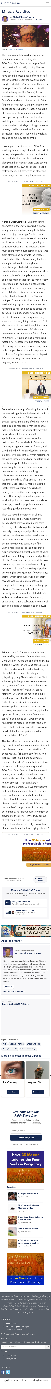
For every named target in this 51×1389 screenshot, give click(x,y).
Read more (12, 1092)
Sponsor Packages (22, 1327)
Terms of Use (11, 1355)
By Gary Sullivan (24, 1211)
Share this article (41, 880)
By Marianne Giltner (25, 1232)
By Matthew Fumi (24, 1222)
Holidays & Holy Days (28, 1049)
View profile (29, 20)
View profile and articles (14, 991)
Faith (4, 1044)
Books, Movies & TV (10, 1049)
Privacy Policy (11, 1359)
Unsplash (20, 49)
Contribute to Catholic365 (15, 1330)
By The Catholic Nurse (26, 1246)
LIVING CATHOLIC (33, 1044)
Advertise (9, 1327)
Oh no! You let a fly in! (28, 1229)
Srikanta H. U (11, 49)
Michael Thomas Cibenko (23, 17)
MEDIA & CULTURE (17, 1044)
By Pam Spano (23, 1197)
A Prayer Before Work (28, 1194)
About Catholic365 (12, 1323)
